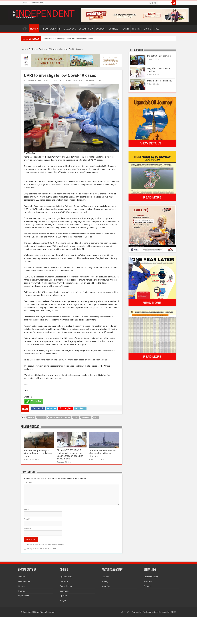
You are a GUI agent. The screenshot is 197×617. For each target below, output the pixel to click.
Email (27, 519)
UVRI (76, 417)
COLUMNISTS (85, 29)
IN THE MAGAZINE (67, 29)
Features (105, 576)
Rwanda (21, 591)
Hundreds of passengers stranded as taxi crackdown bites (38, 453)
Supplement (23, 596)
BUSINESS (113, 29)
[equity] (152, 228)
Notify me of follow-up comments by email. (46, 545)
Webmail (147, 586)
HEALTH (125, 29)
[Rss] (150, 3)
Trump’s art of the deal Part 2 (159, 81)
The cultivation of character (159, 56)
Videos (21, 586)
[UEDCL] (152, 281)
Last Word (64, 581)
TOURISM (136, 29)
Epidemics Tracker (37, 49)
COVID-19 (41, 417)
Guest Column (66, 586)
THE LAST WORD (48, 29)
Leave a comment (96, 80)
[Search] (174, 2)
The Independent (33, 80)
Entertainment (24, 581)
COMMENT (101, 29)
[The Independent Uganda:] (43, 13)
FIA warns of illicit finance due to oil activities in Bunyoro (102, 453)
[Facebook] (152, 3)
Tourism (21, 576)
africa (31, 417)
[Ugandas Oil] (152, 122)
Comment (28, 482)
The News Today (151, 576)
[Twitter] (155, 3)
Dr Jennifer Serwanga (60, 417)
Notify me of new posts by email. (41, 548)
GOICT (173, 612)
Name (27, 509)
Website (27, 529)
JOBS (156, 29)
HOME (25, 28)
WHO (96, 417)
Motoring (106, 586)
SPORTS (147, 29)
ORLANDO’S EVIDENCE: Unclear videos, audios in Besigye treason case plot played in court (70, 454)
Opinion (63, 596)
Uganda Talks (66, 576)
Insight (63, 600)
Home (23, 49)
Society (105, 581)
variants (86, 417)
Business (148, 581)
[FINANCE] (152, 335)
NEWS (33, 29)
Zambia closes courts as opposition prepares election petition (67, 39)
